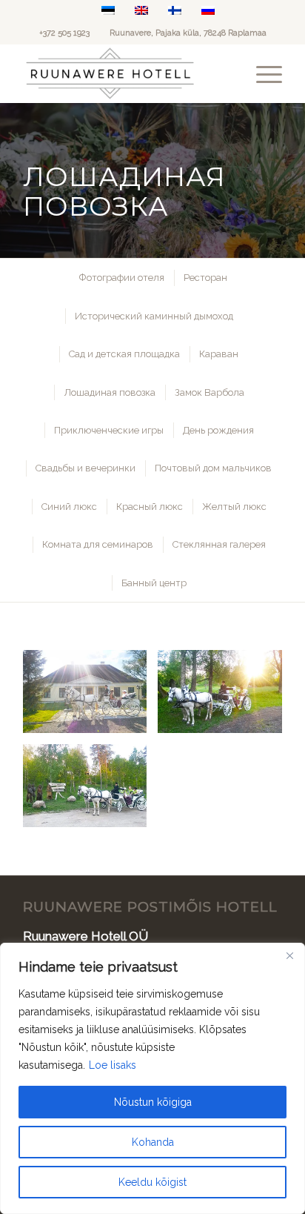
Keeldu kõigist (152, 1182)
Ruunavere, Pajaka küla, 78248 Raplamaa (188, 33)
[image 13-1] (225, 697)
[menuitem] (261, 73)
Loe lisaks (112, 1065)
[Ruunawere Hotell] (126, 73)
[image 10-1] (90, 697)
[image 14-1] (90, 791)
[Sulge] (289, 955)
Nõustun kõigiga (153, 1102)
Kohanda (153, 1142)
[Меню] (261, 73)
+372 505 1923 (64, 33)
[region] (152, 1078)
